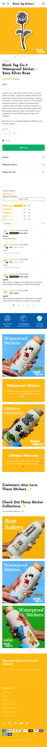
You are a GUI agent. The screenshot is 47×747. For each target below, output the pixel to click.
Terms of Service (8, 712)
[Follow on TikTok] (27, 723)
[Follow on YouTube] (21, 723)
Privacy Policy (7, 716)
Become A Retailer (8, 704)
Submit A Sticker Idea (9, 708)
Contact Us (6, 700)
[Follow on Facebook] (3, 723)
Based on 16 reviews (10, 196)
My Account (6, 692)
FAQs (4, 696)
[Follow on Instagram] (9, 723)
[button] (7, 79)
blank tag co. (6, 61)
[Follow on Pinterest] (15, 723)
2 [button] (18, 306)
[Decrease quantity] (5, 133)
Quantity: (5, 129)
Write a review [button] (23, 199)
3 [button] (23, 306)
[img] (14, 230)
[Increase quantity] (14, 133)
